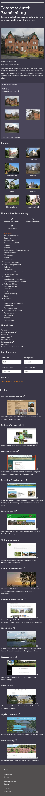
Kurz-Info (7, 789)
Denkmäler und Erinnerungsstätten (16, 250)
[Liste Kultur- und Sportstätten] (2, 265)
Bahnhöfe (7, 238)
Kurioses (7, 267)
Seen (6, 296)
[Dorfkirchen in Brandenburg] (22, 617)
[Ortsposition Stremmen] (3, 89)
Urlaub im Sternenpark (11, 568)
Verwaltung (5, 330)
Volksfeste (5, 335)
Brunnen (7, 248)
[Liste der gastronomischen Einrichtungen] (2, 260)
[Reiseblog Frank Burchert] (22, 498)
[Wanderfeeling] (22, 758)
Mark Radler (6, 628)
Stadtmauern (8, 306)
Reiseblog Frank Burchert (12, 480)
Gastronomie (8, 260)
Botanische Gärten (10, 240)
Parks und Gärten (10, 284)
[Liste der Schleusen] (2, 298)
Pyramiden (8, 289)
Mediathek (7, 791)
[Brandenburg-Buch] (33, 219)
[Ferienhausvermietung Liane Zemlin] (22, 586)
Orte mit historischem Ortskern (15, 281)
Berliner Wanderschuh (11, 425)
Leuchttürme (8, 269)
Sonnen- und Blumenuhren (14, 303)
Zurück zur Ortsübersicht (11, 137)
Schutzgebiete (6, 342)
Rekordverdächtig (10, 294)
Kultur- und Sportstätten (12, 265)
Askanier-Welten (8, 451)
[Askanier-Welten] (22, 469)
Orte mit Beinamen (8, 332)
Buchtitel (4, 344)
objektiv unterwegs (10, 714)
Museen (7, 277)
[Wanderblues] (22, 703)
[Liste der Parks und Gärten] (2, 284)
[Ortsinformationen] (7, 89)
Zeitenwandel (9, 320)
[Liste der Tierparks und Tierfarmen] (2, 310)
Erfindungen (5, 337)
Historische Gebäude (11, 262)
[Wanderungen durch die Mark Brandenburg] (22, 529)
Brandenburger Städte (12, 243)
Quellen (6, 291)
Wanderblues (7, 685)
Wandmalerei (8, 315)
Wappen (7, 318)
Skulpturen (8, 301)
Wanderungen (7, 511)
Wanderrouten (9, 313)
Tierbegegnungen (10, 308)
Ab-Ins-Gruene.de (9, 540)
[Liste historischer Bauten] (2, 262)
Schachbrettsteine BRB (11, 396)
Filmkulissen (8, 255)
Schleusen (7, 298)
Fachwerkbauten (10, 252)
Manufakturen (6, 340)
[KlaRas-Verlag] (12, 226)
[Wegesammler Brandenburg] (22, 675)
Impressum (8, 774)
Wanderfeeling (8, 740)
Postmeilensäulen (10, 286)
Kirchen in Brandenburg (12, 599)
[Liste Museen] (2, 277)
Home (6, 770)
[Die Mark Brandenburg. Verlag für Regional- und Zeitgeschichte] (12, 219)
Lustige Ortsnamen (11, 274)
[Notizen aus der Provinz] (22, 646)
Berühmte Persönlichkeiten (11, 347)
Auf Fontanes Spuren (11, 236)
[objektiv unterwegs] (22, 732)
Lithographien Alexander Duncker (16, 272)
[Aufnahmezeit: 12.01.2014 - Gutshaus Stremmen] (12, 106)
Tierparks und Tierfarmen (13, 310)
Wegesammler (7, 657)
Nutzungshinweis (10, 782)
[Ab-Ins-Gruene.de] (22, 558)
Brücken (7, 245)
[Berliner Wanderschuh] (22, 443)
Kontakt (6, 777)
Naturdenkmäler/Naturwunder (15, 279)
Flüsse (6, 257)
